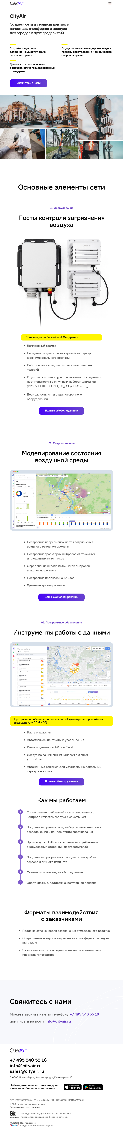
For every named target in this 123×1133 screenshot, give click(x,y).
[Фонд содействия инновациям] (14, 1124)
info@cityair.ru (58, 1021)
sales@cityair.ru (27, 1071)
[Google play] (93, 1087)
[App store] (73, 1087)
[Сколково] (15, 1114)
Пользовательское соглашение (25, 1107)
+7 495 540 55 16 (84, 1014)
